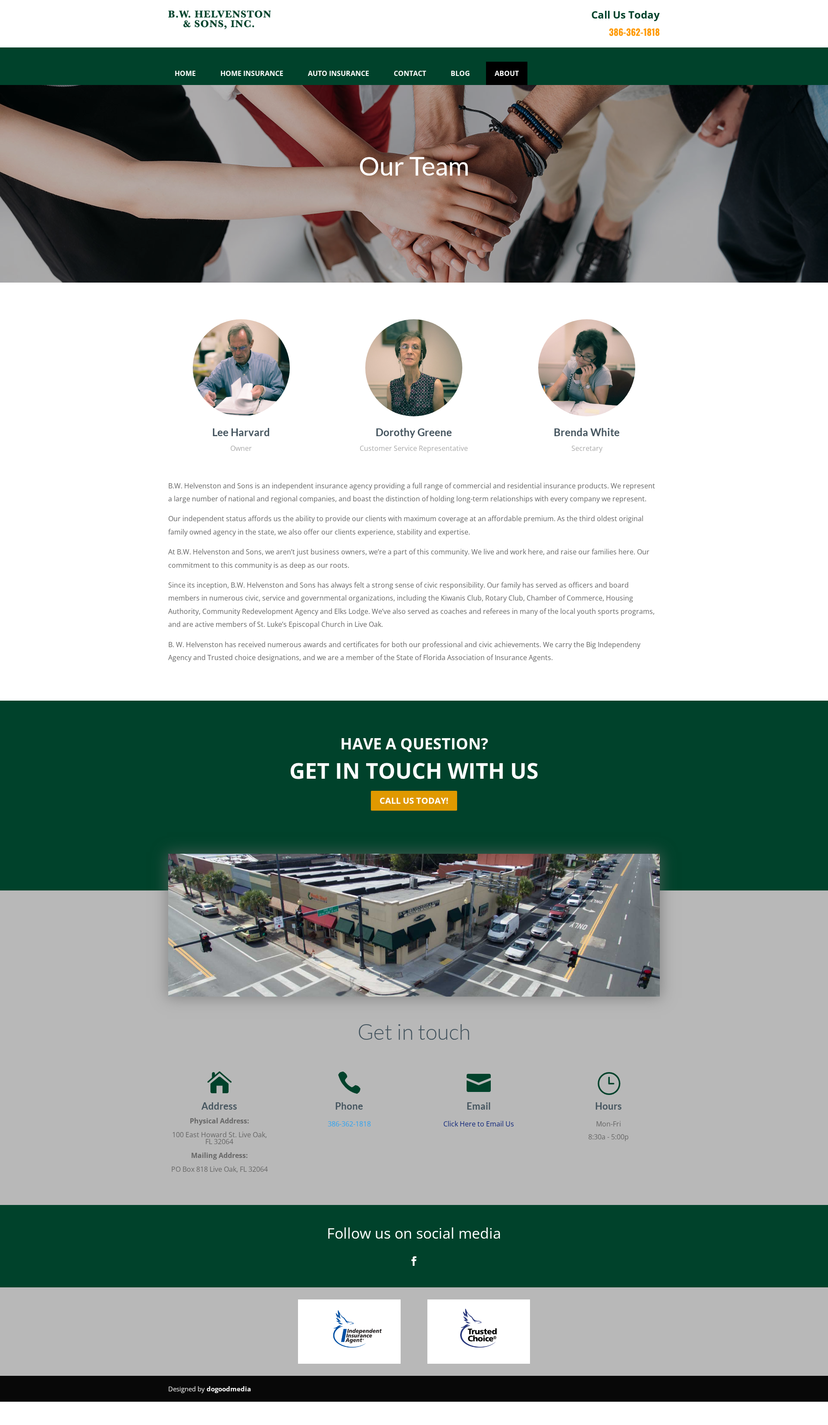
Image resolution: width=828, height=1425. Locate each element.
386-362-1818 (349, 1124)
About (507, 73)
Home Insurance (251, 73)
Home (185, 73)
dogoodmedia (229, 1388)
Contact (410, 73)
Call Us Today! (414, 800)
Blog (460, 73)
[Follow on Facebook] (414, 1261)
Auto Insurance (338, 73)
